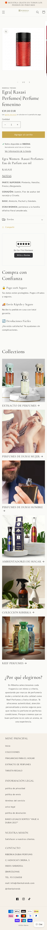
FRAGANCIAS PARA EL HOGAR (20, 758)
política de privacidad (15, 788)
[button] (3, 12)
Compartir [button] (9, 227)
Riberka (26, 925)
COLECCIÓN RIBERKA (16, 612)
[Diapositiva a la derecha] (29, 82)
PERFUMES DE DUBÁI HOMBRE (22, 507)
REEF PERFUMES (13, 663)
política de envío (13, 794)
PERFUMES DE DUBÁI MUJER (21, 456)
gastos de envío (10, 114)
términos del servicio (15, 800)
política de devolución (15, 813)
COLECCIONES (12, 752)
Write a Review (23, 255)
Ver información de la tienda (18, 151)
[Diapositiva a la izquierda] (17, 82)
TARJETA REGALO (13, 770)
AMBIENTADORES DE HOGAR (21, 561)
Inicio (7, 746)
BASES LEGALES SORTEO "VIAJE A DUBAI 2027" (22, 821)
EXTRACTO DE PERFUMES (19, 405)
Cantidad (6, 119)
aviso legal (10, 807)
